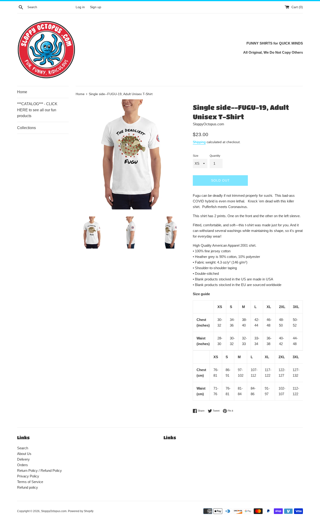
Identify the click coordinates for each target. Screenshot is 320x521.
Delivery (23, 459)
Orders (22, 465)
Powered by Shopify (80, 511)
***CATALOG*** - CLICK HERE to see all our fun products (37, 110)
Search (22, 448)
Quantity (215, 155)
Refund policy (27, 487)
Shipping (199, 142)
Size (195, 155)
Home (22, 92)
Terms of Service (30, 482)
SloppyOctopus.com (54, 511)
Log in (80, 7)
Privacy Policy (28, 476)
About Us (24, 454)
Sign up (95, 7)
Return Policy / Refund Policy (39, 471)
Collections (26, 128)
